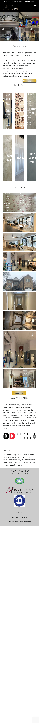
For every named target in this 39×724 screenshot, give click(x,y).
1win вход (18, 460)
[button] (4, 433)
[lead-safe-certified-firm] (19, 475)
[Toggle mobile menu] (35, 6)
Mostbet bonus (8, 449)
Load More (19, 393)
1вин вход (6, 445)
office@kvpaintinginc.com (28, 1)
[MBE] (19, 495)
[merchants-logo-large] (19, 484)
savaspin (11, 460)
